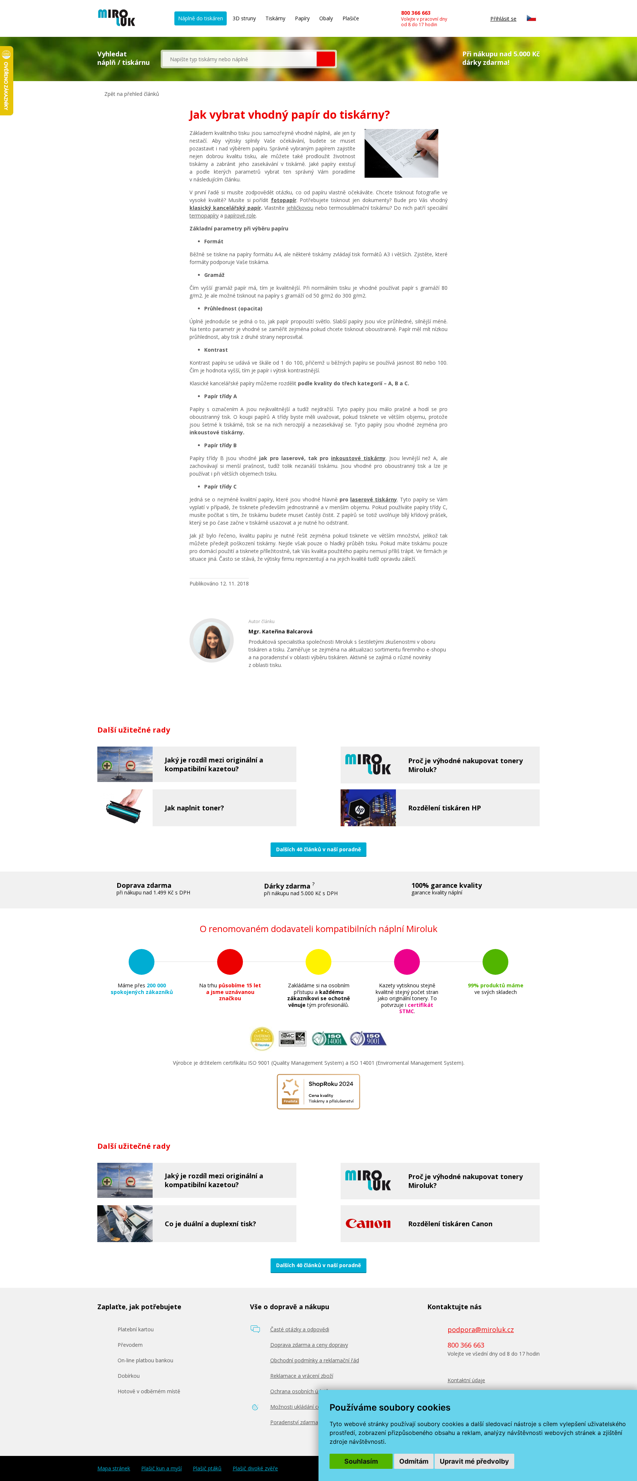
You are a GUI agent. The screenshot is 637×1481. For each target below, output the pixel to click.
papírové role (240, 215)
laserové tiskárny (373, 499)
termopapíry (204, 215)
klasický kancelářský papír (225, 207)
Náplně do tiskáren (200, 18)
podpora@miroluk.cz (481, 1329)
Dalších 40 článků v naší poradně (318, 849)
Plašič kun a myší (161, 1468)
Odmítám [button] (413, 1461)
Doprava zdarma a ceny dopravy (309, 1344)
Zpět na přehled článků (131, 93)
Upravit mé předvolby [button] (474, 1461)
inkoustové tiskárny (358, 458)
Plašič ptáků (207, 1468)
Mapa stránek (113, 1468)
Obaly (326, 18)
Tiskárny (275, 18)
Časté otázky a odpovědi (299, 1329)
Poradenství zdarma (294, 1422)
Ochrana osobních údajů (299, 1391)
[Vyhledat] (326, 59)
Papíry (302, 18)
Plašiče (350, 18)
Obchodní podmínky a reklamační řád (314, 1360)
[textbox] (240, 59)
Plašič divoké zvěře (255, 1468)
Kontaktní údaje (466, 1380)
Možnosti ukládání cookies (302, 1406)
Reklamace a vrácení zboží (301, 1375)
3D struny (244, 18)
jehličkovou (299, 207)
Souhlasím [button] (361, 1461)
